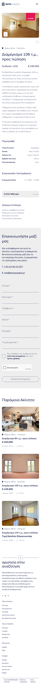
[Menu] (37, 4)
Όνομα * (6, 286)
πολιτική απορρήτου (16, 356)
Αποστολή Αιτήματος (20, 379)
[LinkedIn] (5, 595)
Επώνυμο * (7, 297)
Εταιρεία (6, 331)
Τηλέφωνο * (8, 308)
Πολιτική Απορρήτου (23, 681)
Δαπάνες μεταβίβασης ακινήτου (13, 210)
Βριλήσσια (21, 48)
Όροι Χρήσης (33, 681)
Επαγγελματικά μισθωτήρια (12, 218)
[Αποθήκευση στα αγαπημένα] (37, 42)
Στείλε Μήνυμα (11, 194)
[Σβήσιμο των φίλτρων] (20, 557)
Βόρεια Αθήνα (10, 48)
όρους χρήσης (13, 359)
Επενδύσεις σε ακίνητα (10, 216)
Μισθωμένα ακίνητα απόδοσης (13, 213)
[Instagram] (8, 595)
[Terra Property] (11, 4)
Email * (5, 320)
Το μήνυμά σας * (10, 342)
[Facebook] (2, 595)
